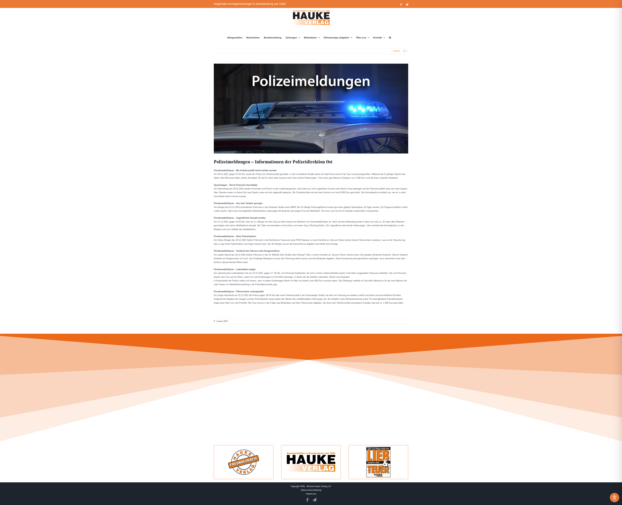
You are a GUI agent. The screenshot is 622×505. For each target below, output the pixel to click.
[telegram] (315, 500)
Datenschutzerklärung (311, 490)
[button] (390, 37)
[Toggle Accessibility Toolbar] (615, 498)
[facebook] (307, 500)
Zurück (396, 51)
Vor (404, 51)
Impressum (311, 494)
